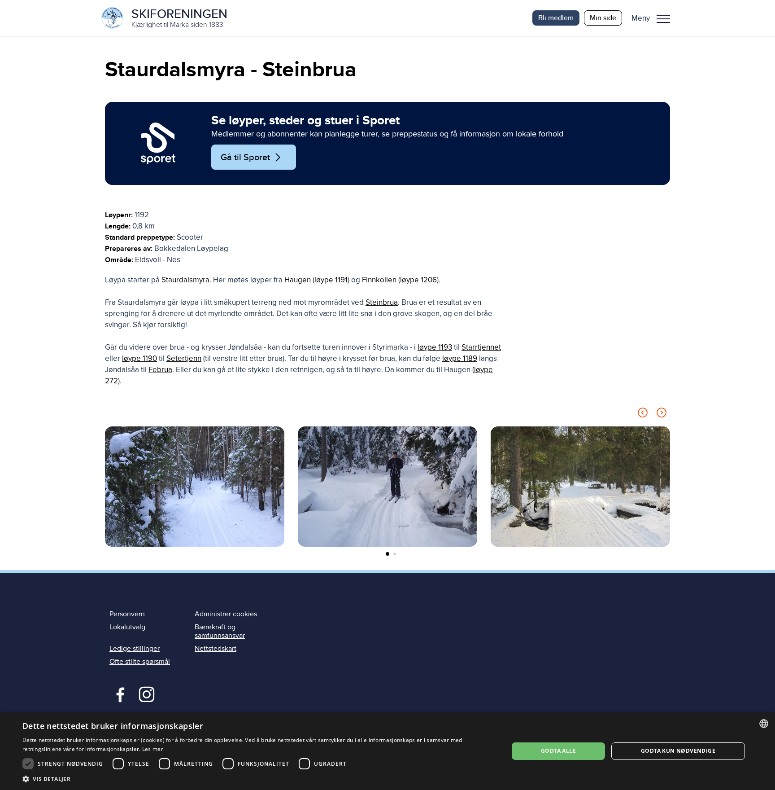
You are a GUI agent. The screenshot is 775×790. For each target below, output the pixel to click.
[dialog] (387, 751)
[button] (654, 18)
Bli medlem (556, 18)
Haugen (297, 280)
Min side (603, 18)
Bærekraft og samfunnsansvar (220, 631)
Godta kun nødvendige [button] (678, 751)
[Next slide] (661, 414)
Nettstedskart (215, 648)
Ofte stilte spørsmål (139, 661)
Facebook (118, 693)
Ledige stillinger (134, 648)
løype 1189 (459, 358)
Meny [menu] (663, 18)
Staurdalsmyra (185, 280)
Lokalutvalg (127, 627)
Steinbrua (382, 302)
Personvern (127, 614)
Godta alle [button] (558, 751)
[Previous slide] (642, 414)
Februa (160, 369)
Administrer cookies (226, 614)
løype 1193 (435, 347)
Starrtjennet (481, 347)
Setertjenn (183, 358)
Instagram (146, 693)
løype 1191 (331, 280)
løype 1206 (418, 280)
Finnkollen (379, 280)
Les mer (152, 749)
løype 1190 (139, 358)
